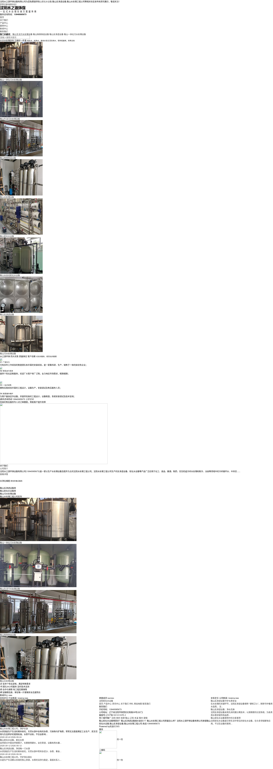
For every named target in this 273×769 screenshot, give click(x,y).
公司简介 (4, 468)
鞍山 (127, 717)
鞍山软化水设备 (45, 1)
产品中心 (4, 22)
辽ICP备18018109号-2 (116, 715)
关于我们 (4, 19)
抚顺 (123, 717)
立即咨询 (30, 399)
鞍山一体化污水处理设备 (75, 34)
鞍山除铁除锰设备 (41, 34)
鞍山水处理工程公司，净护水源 (14, 728)
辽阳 (132, 717)
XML (131, 703)
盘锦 (145, 717)
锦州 (141, 717)
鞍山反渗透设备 (56, 34)
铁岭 (118, 717)
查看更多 (4, 697)
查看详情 (4, 474)
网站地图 (138, 703)
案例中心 (4, 25)
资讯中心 (116, 703)
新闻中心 (4, 28)
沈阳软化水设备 (106, 700)
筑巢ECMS (114, 726)
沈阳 (114, 717)
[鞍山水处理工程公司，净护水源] (24, 712)
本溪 (136, 717)
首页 (2, 17)
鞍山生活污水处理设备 (22, 34)
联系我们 (4, 31)
